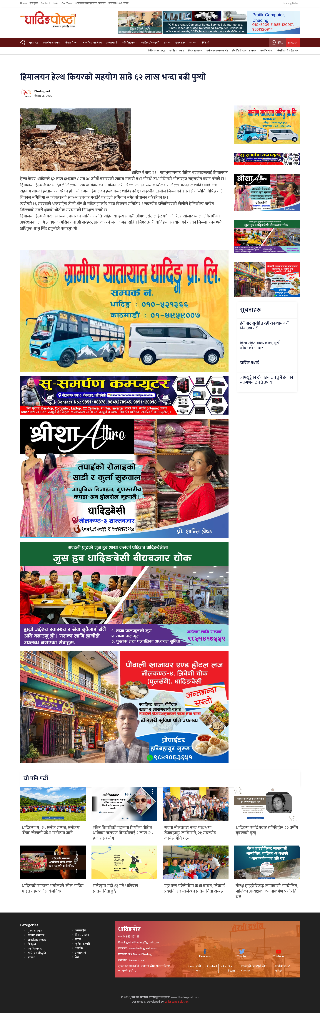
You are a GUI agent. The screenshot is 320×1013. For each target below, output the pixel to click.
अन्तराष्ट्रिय (80, 930)
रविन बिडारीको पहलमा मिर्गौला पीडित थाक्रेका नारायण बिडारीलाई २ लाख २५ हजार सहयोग (123, 833)
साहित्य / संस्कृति (150, 42)
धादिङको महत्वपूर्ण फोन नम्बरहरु (90, 3)
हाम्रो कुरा (34, 3)
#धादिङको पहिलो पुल (287, 50)
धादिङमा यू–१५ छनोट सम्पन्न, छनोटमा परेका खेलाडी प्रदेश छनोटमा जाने (51, 830)
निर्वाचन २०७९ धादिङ (119, 3)
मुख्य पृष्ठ (33, 42)
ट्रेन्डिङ (281, 43)
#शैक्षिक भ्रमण (176, 50)
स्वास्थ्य (193, 42)
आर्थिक (79, 948)
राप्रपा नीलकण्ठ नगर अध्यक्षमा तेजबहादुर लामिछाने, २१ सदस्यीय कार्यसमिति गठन (190, 833)
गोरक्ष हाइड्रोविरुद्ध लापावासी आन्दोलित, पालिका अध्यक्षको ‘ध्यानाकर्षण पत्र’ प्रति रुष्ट (267, 891)
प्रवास (167, 42)
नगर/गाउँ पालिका (92, 42)
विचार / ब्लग (71, 42)
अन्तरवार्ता (111, 42)
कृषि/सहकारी (129, 42)
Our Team (66, 3)
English (292, 43)
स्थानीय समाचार (51, 42)
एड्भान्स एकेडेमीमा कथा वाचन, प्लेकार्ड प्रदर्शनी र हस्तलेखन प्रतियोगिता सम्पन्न (194, 888)
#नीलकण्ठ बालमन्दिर (216, 50)
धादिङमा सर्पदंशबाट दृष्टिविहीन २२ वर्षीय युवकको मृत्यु (267, 830)
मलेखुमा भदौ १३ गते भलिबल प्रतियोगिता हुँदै (115, 888)
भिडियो (205, 42)
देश (77, 957)
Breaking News (37, 939)
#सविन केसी (266, 50)
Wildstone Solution (177, 1001)
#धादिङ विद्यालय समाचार (243, 50)
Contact (45, 3)
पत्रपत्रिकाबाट (35, 948)
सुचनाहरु (180, 42)
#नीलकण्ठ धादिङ (155, 50)
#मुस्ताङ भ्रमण (194, 50)
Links (56, 3)
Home (23, 3)
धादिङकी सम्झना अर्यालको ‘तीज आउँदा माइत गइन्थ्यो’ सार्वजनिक (53, 888)
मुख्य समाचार (35, 930)
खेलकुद (32, 944)
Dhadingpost (42, 91)
